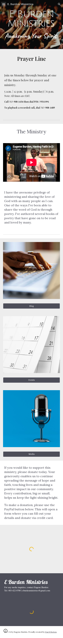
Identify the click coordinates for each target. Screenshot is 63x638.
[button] (3, 4)
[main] (31, 24)
